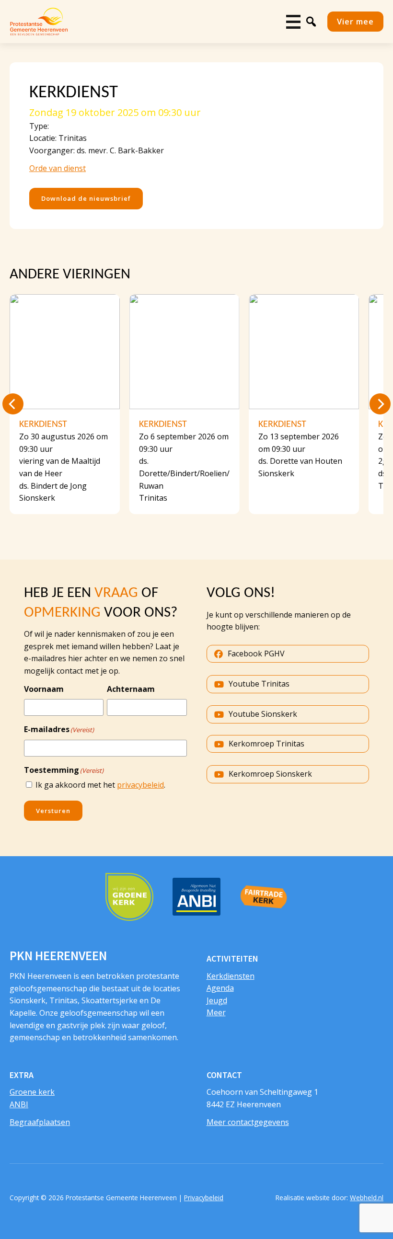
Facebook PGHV (256, 653)
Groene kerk (32, 1092)
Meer (216, 1012)
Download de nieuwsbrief (86, 198)
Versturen (53, 810)
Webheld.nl (366, 1197)
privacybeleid (140, 785)
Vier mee (355, 21)
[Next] (380, 403)
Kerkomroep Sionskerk (270, 774)
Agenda (220, 988)
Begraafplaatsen (40, 1122)
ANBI (19, 1104)
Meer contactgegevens (248, 1122)
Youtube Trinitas (259, 683)
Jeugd (217, 1000)
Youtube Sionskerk (263, 714)
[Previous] (12, 403)
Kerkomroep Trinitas (266, 743)
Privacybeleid (203, 1197)
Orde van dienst (57, 168)
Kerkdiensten (230, 976)
